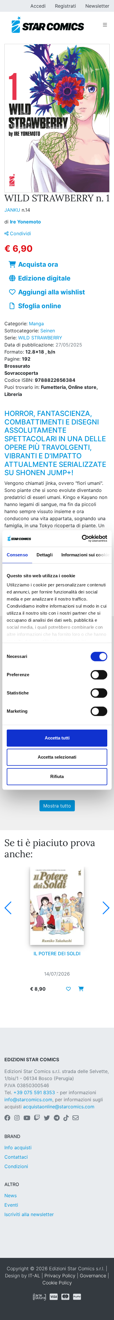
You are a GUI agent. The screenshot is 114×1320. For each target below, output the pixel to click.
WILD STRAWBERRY (40, 338)
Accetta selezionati (57, 757)
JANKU (13, 210)
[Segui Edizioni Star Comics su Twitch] (37, 1118)
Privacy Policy (59, 1275)
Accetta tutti (57, 737)
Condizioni (16, 1166)
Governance (93, 1275)
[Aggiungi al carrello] (79, 988)
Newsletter (97, 6)
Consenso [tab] (17, 554)
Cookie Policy (57, 1283)
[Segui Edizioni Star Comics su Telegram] (57, 1118)
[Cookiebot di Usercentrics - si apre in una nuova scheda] (82, 538)
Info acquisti (18, 1147)
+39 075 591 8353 (34, 1092)
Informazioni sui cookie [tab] (85, 554)
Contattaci (16, 1157)
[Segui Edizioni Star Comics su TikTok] (66, 1118)
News (10, 1195)
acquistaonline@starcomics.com (58, 1107)
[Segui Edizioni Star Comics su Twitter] (47, 1118)
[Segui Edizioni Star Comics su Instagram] (17, 1118)
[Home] (48, 25)
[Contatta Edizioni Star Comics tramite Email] (75, 1118)
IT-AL (34, 1275)
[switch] (99, 674)
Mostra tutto (57, 806)
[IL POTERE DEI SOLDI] (57, 906)
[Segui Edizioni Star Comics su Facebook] (7, 1118)
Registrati (65, 6)
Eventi (11, 1205)
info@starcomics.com (28, 1099)
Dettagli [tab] (45, 554)
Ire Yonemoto (25, 222)
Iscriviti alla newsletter (29, 1214)
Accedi (38, 6)
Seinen (47, 331)
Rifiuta (57, 776)
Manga (36, 323)
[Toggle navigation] (105, 25)
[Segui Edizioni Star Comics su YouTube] (26, 1118)
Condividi (19, 233)
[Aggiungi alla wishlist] (68, 988)
